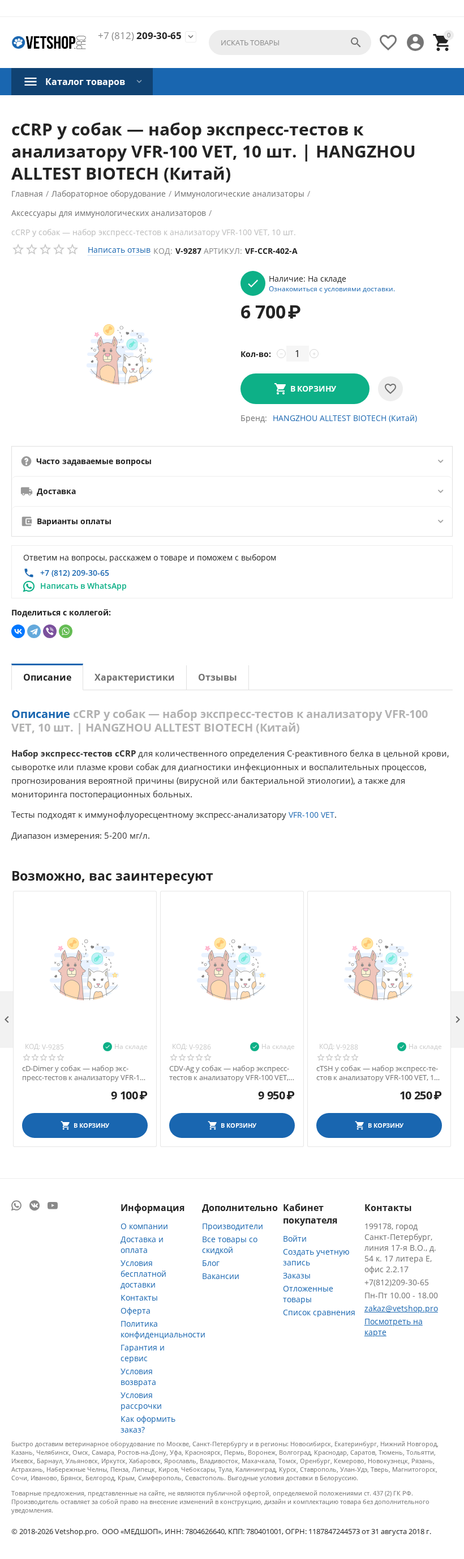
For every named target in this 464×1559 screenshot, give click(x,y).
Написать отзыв (119, 249)
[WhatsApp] (65, 631)
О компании (144, 1226)
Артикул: (223, 250)
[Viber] (50, 631)
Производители (232, 1226)
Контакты (139, 1297)
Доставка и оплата (142, 1244)
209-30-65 (140, 35)
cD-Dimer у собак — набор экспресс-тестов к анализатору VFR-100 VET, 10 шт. (85, 1073)
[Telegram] (34, 631)
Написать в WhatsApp (83, 585)
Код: (163, 250)
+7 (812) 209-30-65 (74, 572)
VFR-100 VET (311, 814)
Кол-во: (255, 354)
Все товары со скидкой (229, 1244)
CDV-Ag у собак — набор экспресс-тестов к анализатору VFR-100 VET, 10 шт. (229, 1073)
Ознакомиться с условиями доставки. (332, 288)
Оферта (136, 1310)
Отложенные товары (308, 1294)
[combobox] (290, 42)
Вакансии (220, 1276)
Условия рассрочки (141, 1400)
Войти (295, 1238)
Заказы (297, 1275)
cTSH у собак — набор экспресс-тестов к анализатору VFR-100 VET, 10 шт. (377, 1073)
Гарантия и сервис (143, 1352)
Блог (211, 1263)
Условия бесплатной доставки (143, 1274)
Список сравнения (319, 1312)
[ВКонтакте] (18, 631)
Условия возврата (138, 1376)
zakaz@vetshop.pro (401, 1308)
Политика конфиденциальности (163, 1329)
